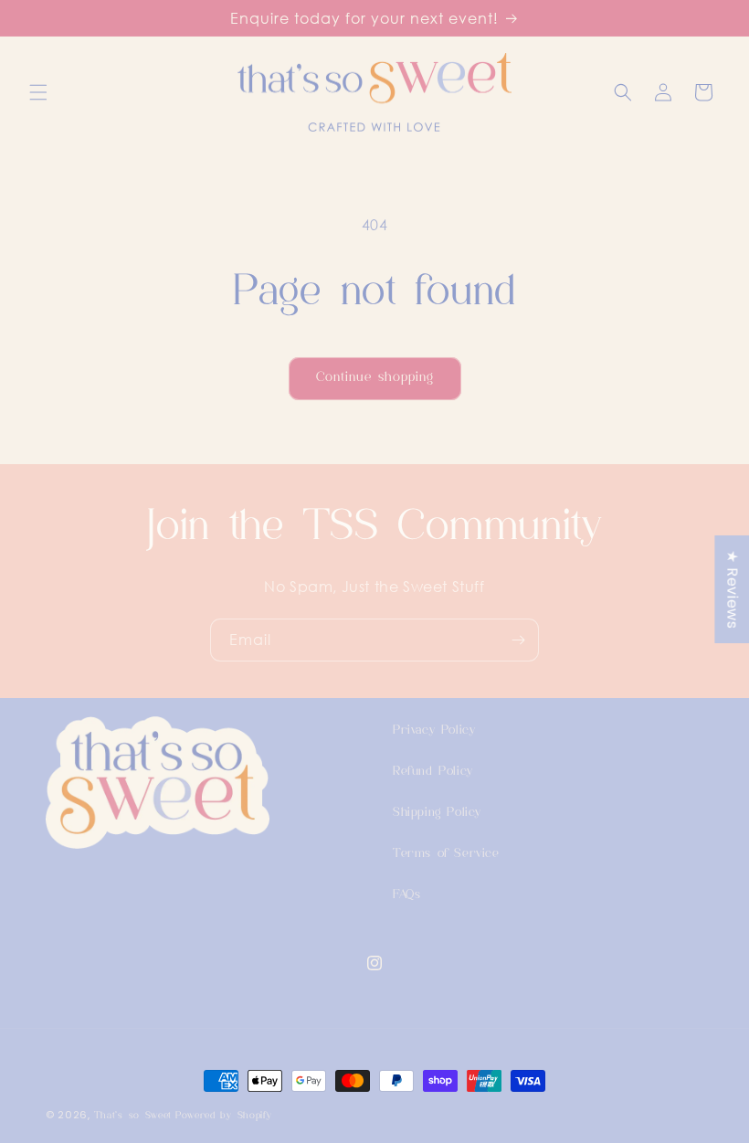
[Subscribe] (518, 640)
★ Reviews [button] (732, 588)
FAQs (406, 895)
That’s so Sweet (133, 1116)
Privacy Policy (434, 730)
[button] (38, 92)
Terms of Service (446, 854)
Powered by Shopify (223, 1116)
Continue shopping (375, 378)
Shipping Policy (437, 813)
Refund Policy (433, 771)
